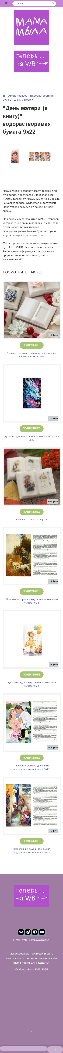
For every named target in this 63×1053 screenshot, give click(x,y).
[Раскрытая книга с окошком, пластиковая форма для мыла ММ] (32, 310)
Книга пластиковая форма (31, 519)
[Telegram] (27, 932)
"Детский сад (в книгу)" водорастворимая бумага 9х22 (31, 684)
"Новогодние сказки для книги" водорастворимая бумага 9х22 (31, 850)
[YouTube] (42, 932)
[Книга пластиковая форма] (32, 476)
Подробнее (31, 345)
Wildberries (32, 203)
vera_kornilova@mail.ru (36, 940)
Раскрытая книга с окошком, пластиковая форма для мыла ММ (31, 354)
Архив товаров (17, 96)
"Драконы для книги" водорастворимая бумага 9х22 (31, 438)
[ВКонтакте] (21, 932)
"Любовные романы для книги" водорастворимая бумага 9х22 (31, 767)
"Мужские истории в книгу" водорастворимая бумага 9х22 (31, 601)
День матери (22, 100)
